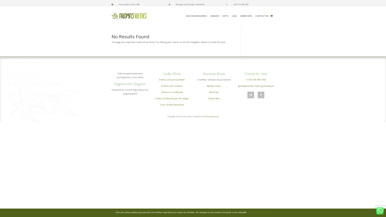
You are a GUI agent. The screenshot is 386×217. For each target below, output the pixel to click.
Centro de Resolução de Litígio (172, 98)
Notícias (214, 92)
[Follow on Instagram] (250, 95)
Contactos (262, 15)
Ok (249, 212)
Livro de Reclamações (172, 104)
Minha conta (214, 86)
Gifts (226, 15)
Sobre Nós (246, 15)
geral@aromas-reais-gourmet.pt (256, 86)
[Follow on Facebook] (261, 95)
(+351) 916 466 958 (256, 79)
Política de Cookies (172, 86)
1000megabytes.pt (211, 117)
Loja (234, 15)
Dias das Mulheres (196, 15)
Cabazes (214, 15)
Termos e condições (172, 92)
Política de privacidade (172, 79)
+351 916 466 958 (240, 4)
